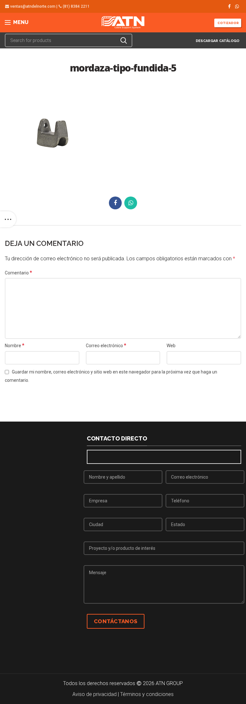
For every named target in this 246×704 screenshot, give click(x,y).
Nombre (14, 345)
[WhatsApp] (237, 6)
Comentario (18, 273)
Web (171, 345)
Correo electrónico (106, 345)
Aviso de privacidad (94, 694)
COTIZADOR (228, 23)
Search (124, 40)
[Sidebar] (8, 219)
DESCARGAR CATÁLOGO (217, 41)
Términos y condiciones (147, 694)
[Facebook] (229, 6)
